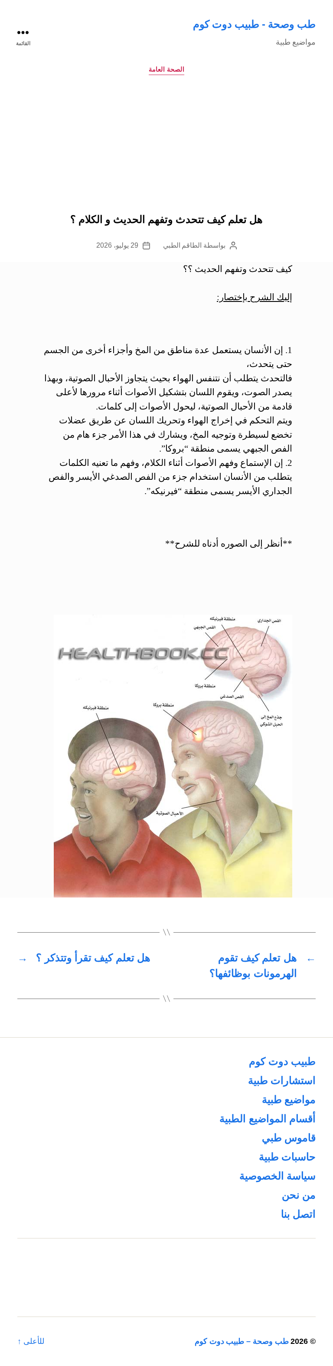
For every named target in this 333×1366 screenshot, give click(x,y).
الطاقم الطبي (182, 245)
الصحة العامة (166, 69)
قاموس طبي (289, 1137)
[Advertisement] (166, 149)
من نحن (299, 1195)
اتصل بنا (298, 1214)
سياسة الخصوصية (277, 1176)
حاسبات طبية (287, 1157)
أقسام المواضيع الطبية (267, 1118)
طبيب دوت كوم (282, 1061)
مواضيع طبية (289, 1099)
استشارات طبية (282, 1080)
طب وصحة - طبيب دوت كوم (254, 24)
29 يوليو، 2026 (117, 245)
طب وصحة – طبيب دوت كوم (242, 1341)
